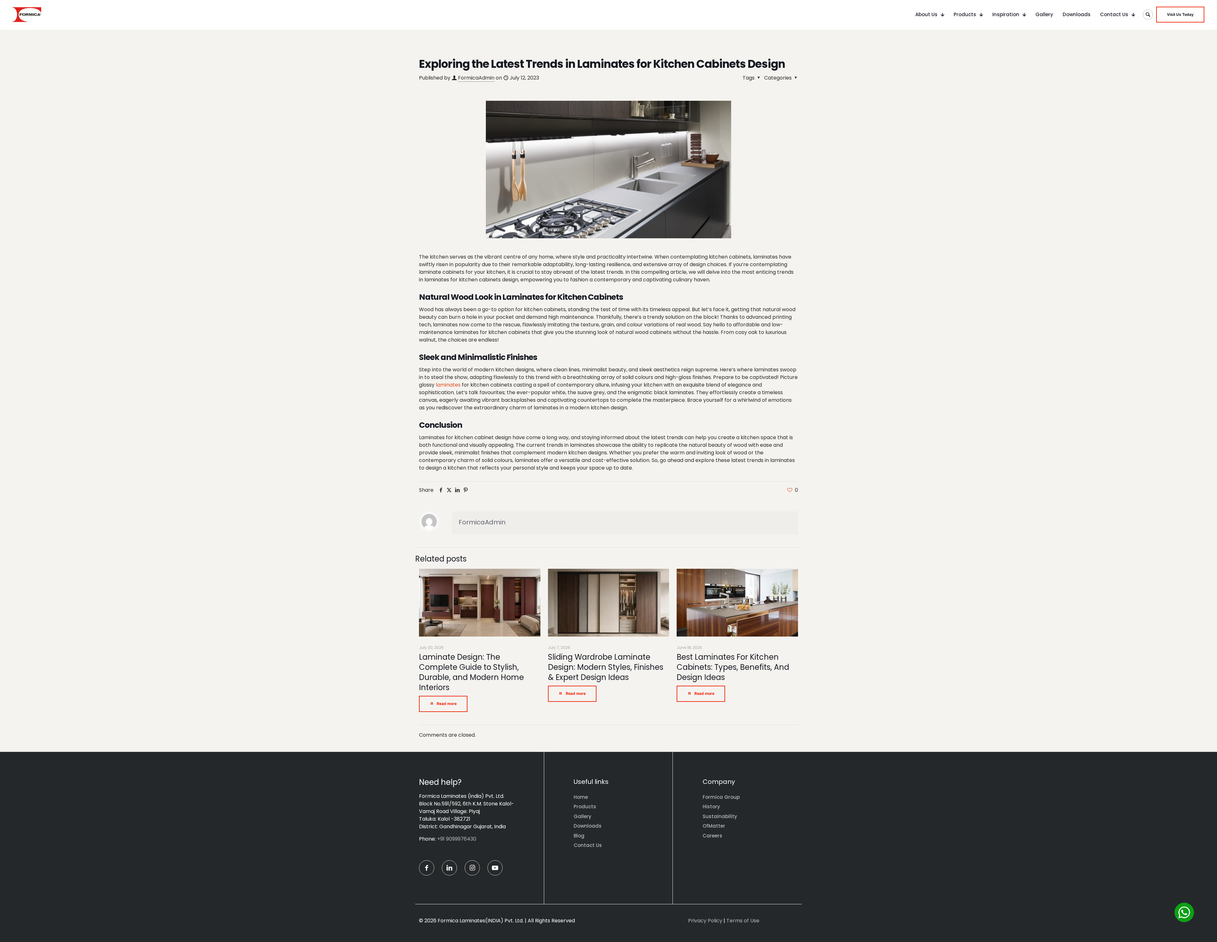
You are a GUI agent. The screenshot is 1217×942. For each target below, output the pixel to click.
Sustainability (720, 816)
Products (585, 806)
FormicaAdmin (476, 77)
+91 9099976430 (456, 839)
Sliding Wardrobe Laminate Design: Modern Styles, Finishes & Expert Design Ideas (605, 667)
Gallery (582, 816)
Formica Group (721, 797)
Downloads (588, 826)
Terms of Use (742, 920)
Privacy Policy (705, 920)
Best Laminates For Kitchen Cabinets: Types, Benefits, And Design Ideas (733, 667)
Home (581, 797)
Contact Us (588, 845)
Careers (712, 835)
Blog (579, 835)
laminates (448, 384)
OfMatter (714, 826)
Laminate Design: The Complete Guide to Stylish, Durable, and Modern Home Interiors (471, 672)
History (711, 806)
